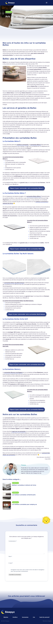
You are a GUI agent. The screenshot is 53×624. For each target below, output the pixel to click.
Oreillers (15, 617)
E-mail (11, 563)
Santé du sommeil (44, 617)
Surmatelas (25, 617)
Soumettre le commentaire (15, 574)
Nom (10, 556)
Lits (34, 617)
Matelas (6, 617)
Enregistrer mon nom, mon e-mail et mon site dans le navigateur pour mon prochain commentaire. (27, 570)
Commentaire (13, 541)
